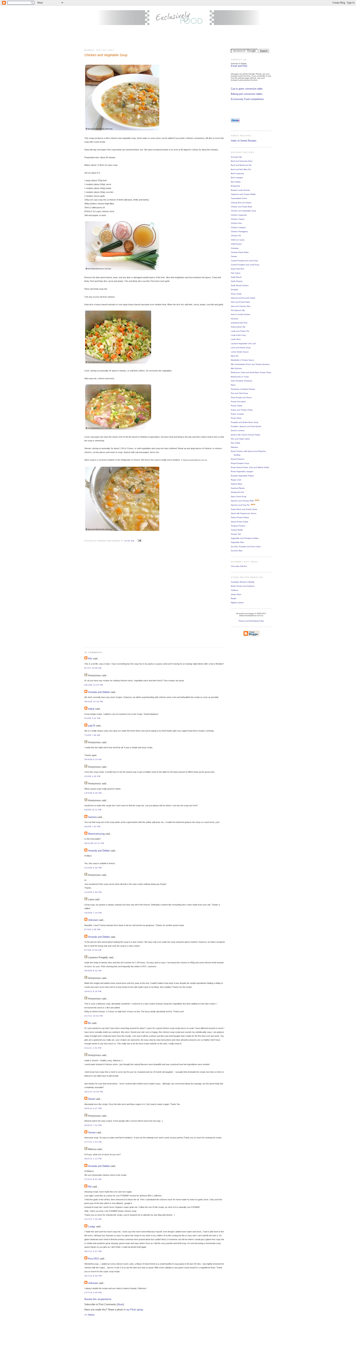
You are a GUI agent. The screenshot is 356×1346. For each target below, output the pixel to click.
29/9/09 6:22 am (92, 971)
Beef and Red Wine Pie (241, 169)
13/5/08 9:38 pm (93, 793)
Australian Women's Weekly (242, 582)
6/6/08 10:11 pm (92, 810)
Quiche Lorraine (238, 430)
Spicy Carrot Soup (238, 496)
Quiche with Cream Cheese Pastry (245, 435)
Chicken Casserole (239, 215)
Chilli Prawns (236, 244)
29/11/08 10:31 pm (94, 843)
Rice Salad (235, 443)
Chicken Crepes (237, 219)
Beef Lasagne (237, 178)
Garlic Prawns (237, 281)
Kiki (90, 658)
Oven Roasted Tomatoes (241, 381)
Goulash (234, 290)
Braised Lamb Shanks (240, 190)
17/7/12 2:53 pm (93, 1142)
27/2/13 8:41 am (92, 1179)
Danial (91, 1099)
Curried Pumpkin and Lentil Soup (245, 265)
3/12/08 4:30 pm (93, 868)
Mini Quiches (236, 368)
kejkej (91, 708)
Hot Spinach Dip (238, 310)
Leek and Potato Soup (240, 348)
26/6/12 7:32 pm (93, 1125)
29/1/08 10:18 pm (93, 702)
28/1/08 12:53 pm (93, 685)
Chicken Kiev (236, 223)
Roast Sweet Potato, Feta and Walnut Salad (250, 467)
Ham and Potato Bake (240, 302)
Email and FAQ (239, 66)
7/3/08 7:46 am (92, 735)
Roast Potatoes (237, 459)
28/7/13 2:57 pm (93, 1251)
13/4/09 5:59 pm (93, 892)
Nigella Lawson (237, 603)
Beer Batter (236, 182)
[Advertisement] (178, 37)
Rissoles (234, 447)
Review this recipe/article (97, 1299)
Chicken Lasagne (238, 227)
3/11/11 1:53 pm (92, 1048)
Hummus (234, 319)
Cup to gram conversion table (246, 88)
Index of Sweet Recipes (243, 140)
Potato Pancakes (238, 402)
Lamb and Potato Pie (240, 331)
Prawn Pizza (236, 418)
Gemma (92, 817)
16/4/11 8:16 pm (92, 991)
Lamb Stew (235, 339)
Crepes (234, 256)
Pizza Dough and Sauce (241, 397)
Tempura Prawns (238, 526)
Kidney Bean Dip (238, 327)
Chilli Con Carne (238, 240)
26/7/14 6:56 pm (93, 1276)
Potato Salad (236, 406)
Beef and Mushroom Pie (241, 165)
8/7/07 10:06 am (92, 668)
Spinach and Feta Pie (240, 505)
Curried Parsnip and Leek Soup (244, 261)
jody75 (91, 725)
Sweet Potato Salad (239, 522)
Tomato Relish (237, 530)
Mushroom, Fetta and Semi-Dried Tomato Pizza (251, 372)
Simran (92, 1132)
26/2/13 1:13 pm (93, 1159)
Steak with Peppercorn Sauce (243, 513)
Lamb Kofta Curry (238, 335)
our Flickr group (134, 1309)
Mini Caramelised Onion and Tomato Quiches (250, 364)
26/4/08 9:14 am (92, 759)
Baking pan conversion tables (247, 94)
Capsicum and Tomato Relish (243, 194)
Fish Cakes (235, 273)
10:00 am (129, 541)
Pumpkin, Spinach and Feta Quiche (246, 426)
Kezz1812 (93, 1258)
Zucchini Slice (237, 551)
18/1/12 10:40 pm (93, 1092)
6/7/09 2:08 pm (92, 929)
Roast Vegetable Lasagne (242, 471)
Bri (89, 1023)
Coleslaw (234, 248)
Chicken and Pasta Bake (241, 207)
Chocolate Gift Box (239, 566)
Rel (90, 1186)
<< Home (89, 1314)
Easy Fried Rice (237, 269)
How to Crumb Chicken (240, 314)
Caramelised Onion (239, 198)
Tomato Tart (236, 534)
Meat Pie (234, 356)
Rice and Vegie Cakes (240, 439)
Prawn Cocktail (237, 414)
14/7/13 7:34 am (92, 1219)
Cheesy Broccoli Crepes (241, 203)
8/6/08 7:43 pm (92, 827)
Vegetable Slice (237, 542)
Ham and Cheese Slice (240, 306)
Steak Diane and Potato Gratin (244, 509)
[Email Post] (139, 540)
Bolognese (235, 186)
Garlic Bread (236, 277)
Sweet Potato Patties (240, 517)
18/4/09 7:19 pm (93, 913)
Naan (233, 385)
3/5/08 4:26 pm (92, 776)
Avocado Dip (236, 157)
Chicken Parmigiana (239, 231)
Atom (120, 1304)
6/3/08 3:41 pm (92, 718)
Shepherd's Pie (237, 492)
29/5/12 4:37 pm (93, 1108)
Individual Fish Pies (239, 323)
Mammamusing (96, 833)
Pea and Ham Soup (239, 393)
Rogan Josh (236, 480)
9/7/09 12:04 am (92, 950)
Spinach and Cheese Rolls (242, 501)
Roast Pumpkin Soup (240, 463)
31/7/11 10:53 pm (93, 1016)
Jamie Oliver (236, 594)
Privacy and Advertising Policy (251, 621)
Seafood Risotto (238, 488)
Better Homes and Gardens (242, 586)
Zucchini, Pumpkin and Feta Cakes (246, 547)
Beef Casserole (237, 173)
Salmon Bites (236, 484)
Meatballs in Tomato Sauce (242, 360)
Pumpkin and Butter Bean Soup (244, 422)
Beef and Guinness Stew (241, 161)
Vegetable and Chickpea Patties (244, 538)
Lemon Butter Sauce (240, 352)
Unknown (93, 920)
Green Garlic (236, 294)
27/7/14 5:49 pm (93, 1292)
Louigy (91, 1226)
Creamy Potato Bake (240, 252)
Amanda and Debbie (99, 692)
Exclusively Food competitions (247, 99)
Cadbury (234, 590)
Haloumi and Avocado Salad (243, 298)
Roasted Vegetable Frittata (242, 476)
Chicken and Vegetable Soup (243, 211)
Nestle (233, 598)
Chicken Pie (236, 236)
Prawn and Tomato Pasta (242, 410)
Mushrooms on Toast (240, 377)
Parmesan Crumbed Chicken (243, 389)
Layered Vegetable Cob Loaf (243, 343)
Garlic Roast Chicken (240, 285)
